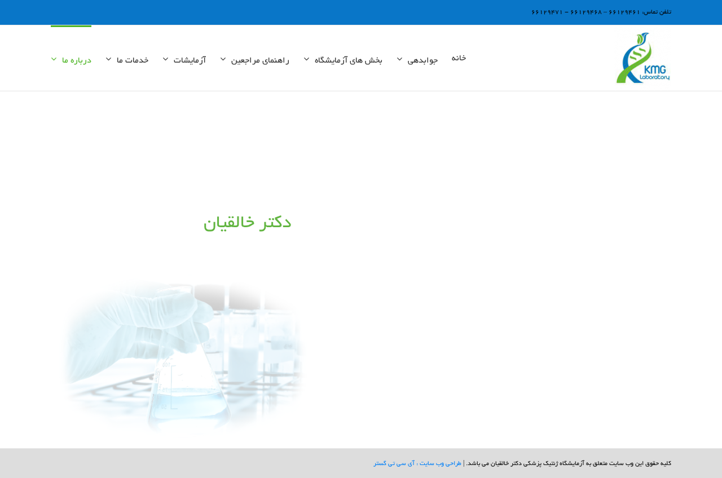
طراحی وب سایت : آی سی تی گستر (417, 464)
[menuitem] (459, 58)
